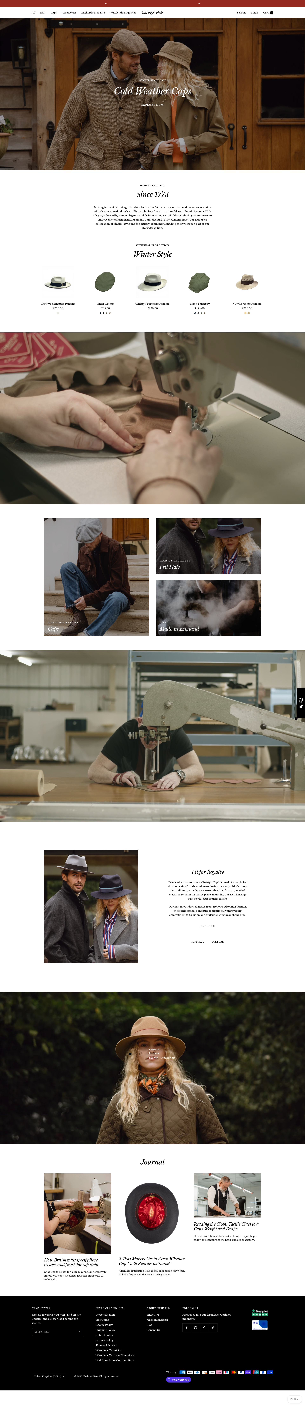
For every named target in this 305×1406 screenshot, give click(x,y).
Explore (208, 926)
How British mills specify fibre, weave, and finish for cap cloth (71, 1262)
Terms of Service (106, 1345)
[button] (301, 703)
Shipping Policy (105, 1329)
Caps (54, 12)
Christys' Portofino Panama (152, 303)
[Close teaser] (296, 718)
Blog (149, 1324)
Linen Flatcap (105, 303)
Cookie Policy (104, 1324)
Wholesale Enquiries (123, 12)
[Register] (79, 1332)
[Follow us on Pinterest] (204, 1327)
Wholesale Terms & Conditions (115, 1355)
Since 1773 (153, 1314)
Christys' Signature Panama (58, 303)
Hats (43, 12)
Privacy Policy (105, 1340)
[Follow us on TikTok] (213, 1327)
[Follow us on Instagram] (195, 1327)
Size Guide (102, 1319)
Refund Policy (104, 1335)
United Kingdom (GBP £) (47, 1376)
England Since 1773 (93, 12)
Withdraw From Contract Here (115, 1360)
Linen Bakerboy (200, 303)
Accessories (69, 12)
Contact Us (153, 1329)
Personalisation (105, 1314)
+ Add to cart (167, 1057)
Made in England (157, 1319)
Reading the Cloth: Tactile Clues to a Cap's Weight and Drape (226, 1226)
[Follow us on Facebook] (186, 1327)
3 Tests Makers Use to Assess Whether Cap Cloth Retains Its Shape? (152, 1261)
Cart (267, 12)
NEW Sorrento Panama (247, 303)
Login (254, 12)
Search (241, 12)
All (33, 12)
